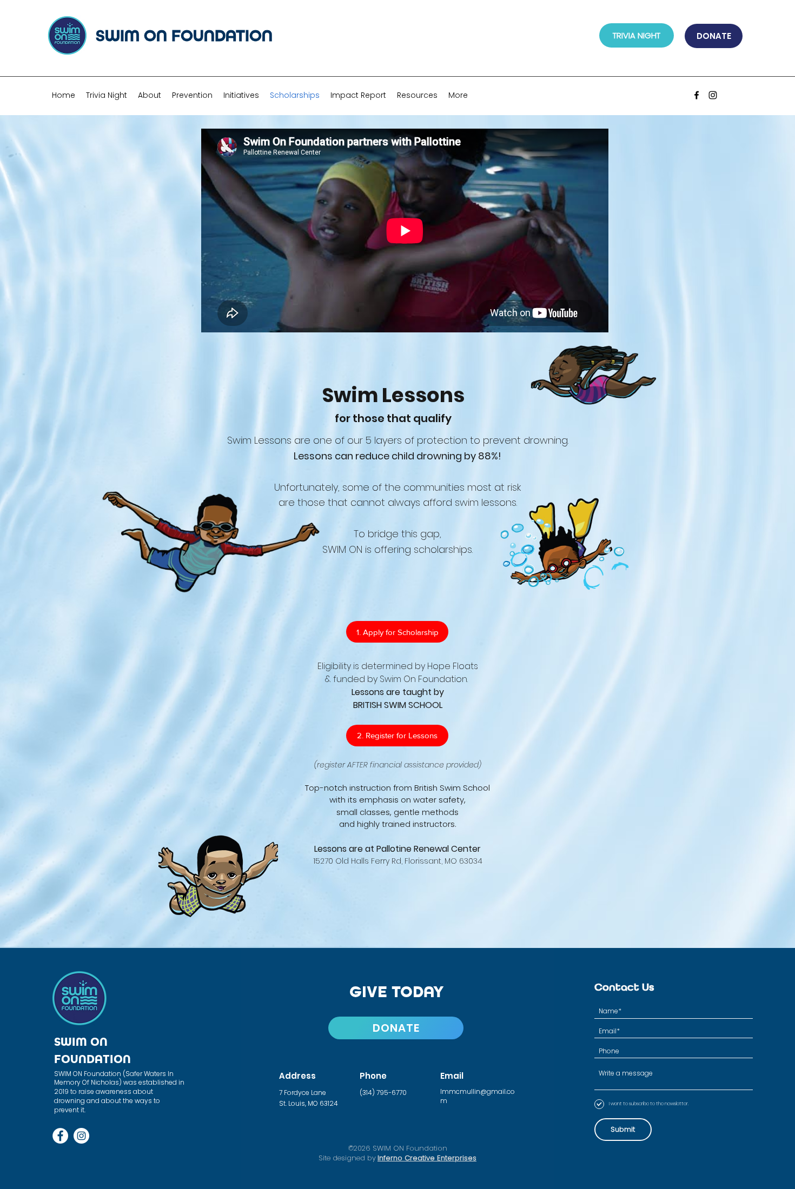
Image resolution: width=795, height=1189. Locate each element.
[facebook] (696, 95)
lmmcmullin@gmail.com (477, 1096)
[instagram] (712, 95)
